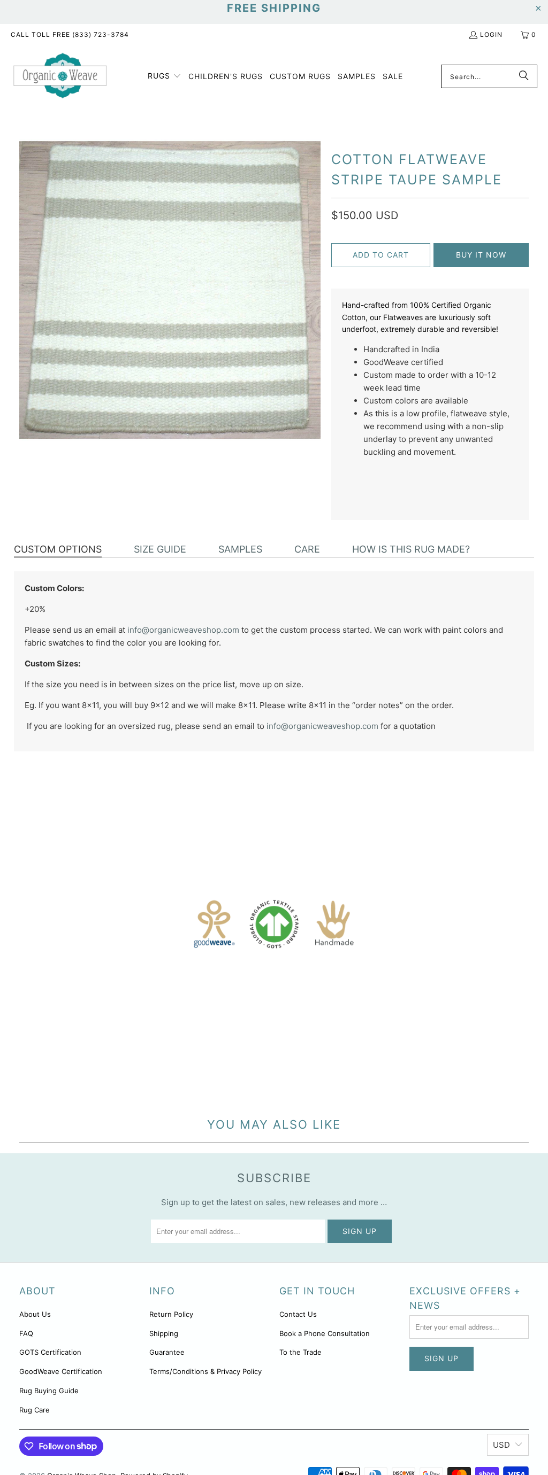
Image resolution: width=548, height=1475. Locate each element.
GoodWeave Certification (60, 1371)
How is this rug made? (411, 549)
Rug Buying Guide (49, 1390)
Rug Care (34, 1410)
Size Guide (160, 549)
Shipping (163, 1333)
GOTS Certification (50, 1352)
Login (491, 34)
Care (307, 549)
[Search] (524, 76)
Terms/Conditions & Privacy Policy (205, 1371)
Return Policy (171, 1314)
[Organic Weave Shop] (60, 76)
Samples (240, 549)
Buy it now (481, 254)
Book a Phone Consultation (324, 1333)
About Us (35, 1314)
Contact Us (298, 1314)
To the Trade (300, 1352)
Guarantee (167, 1352)
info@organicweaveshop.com (183, 630)
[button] (164, 76)
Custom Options (58, 549)
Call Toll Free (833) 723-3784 (70, 34)
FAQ (26, 1333)
